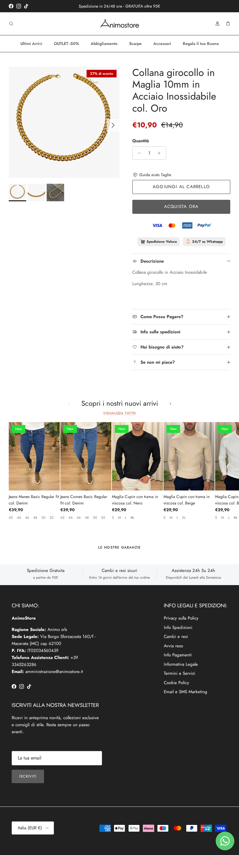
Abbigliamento (104, 43)
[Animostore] (120, 23)
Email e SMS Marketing (185, 691)
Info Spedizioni (178, 627)
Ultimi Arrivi (31, 43)
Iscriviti (27, 776)
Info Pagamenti (178, 655)
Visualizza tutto (119, 413)
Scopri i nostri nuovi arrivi (119, 403)
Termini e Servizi (179, 673)
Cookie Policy (176, 682)
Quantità (140, 141)
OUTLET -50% (66, 43)
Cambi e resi (176, 636)
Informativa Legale (181, 664)
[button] (151, 174)
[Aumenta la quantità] (161, 153)
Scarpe (135, 43)
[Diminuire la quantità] (138, 153)
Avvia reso (173, 646)
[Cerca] (11, 23)
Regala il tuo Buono (201, 43)
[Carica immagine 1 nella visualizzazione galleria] (64, 122)
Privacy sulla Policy (181, 618)
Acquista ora (181, 206)
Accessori (162, 43)
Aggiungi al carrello (181, 186)
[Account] (216, 23)
